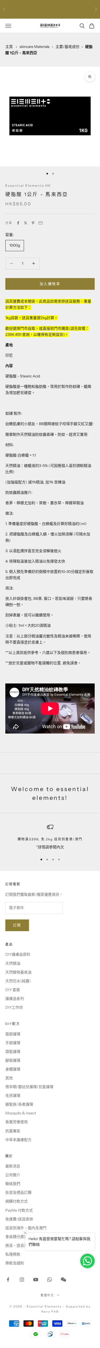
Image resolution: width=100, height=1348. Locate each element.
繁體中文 (47, 1295)
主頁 (9, 46)
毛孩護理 (12, 1095)
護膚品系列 (14, 998)
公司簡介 (12, 1174)
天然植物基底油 (18, 972)
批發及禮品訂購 (18, 1192)
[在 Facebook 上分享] (18, 223)
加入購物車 (50, 284)
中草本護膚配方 (18, 1139)
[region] (50, 837)
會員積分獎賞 (16, 1236)
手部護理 (12, 1042)
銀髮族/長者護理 (19, 1104)
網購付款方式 (16, 1201)
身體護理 (12, 1069)
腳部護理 (12, 1060)
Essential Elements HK (28, 186)
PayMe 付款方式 (19, 1210)
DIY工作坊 (14, 1007)
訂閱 (17, 925)
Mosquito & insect (20, 1113)
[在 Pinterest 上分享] (33, 223)
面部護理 (12, 1034)
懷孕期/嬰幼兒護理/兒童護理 (29, 1086)
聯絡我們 (12, 1183)
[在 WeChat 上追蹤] (63, 1279)
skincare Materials (34, 46)
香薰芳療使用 (16, 1121)
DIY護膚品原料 (17, 954)
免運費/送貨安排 (19, 1219)
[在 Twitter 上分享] (25, 223)
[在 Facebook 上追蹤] (8, 1279)
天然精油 (12, 963)
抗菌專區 (12, 1131)
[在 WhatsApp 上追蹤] (49, 1279)
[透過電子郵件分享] (40, 223)
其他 (9, 1078)
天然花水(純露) (18, 981)
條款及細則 (14, 1263)
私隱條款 (12, 1254)
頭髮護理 (12, 1051)
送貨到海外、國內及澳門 (25, 1227)
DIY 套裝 (12, 989)
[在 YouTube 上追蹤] (35, 1279)
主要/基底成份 (67, 46)
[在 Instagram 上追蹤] (22, 1279)
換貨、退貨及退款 (20, 1245)
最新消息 (12, 1166)
